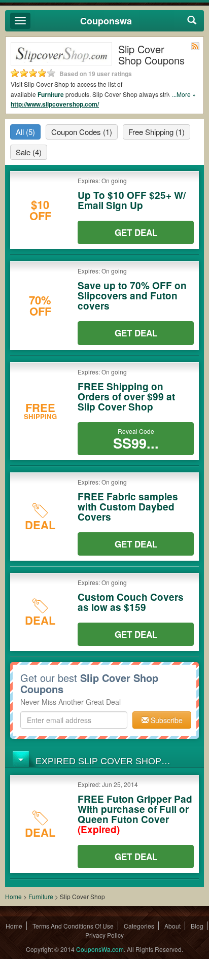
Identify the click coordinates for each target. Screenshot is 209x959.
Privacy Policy (104, 935)
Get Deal (136, 232)
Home (13, 896)
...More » (184, 94)
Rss (195, 46)
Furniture (51, 94)
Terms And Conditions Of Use (73, 925)
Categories (139, 925)
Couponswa (106, 20)
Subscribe (166, 720)
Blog (197, 925)
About (172, 925)
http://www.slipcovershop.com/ (55, 104)
